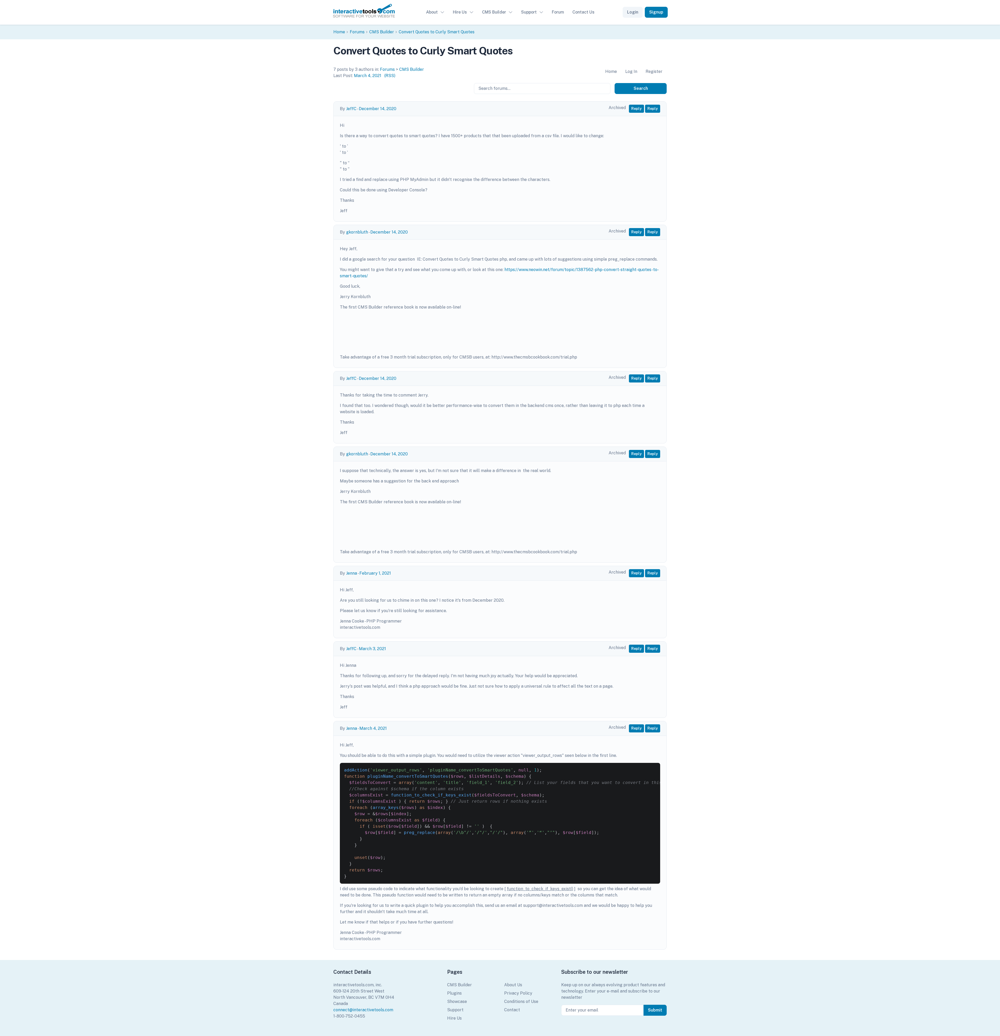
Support (529, 12)
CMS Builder (494, 12)
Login (632, 12)
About (432, 12)
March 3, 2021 (372, 648)
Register (654, 71)
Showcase (457, 1001)
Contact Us (583, 12)
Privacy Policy (518, 993)
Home (339, 31)
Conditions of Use (521, 1001)
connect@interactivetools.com (363, 1009)
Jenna (351, 573)
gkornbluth (357, 232)
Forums (357, 31)
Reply (636, 108)
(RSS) (389, 75)
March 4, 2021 (367, 75)
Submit (655, 1010)
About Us (513, 984)
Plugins (454, 993)
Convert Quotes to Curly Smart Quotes (436, 31)
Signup (656, 12)
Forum (558, 12)
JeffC (351, 108)
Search (641, 88)
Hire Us (460, 12)
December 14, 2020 (377, 108)
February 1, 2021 (375, 573)
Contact (512, 1009)
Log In (631, 71)
